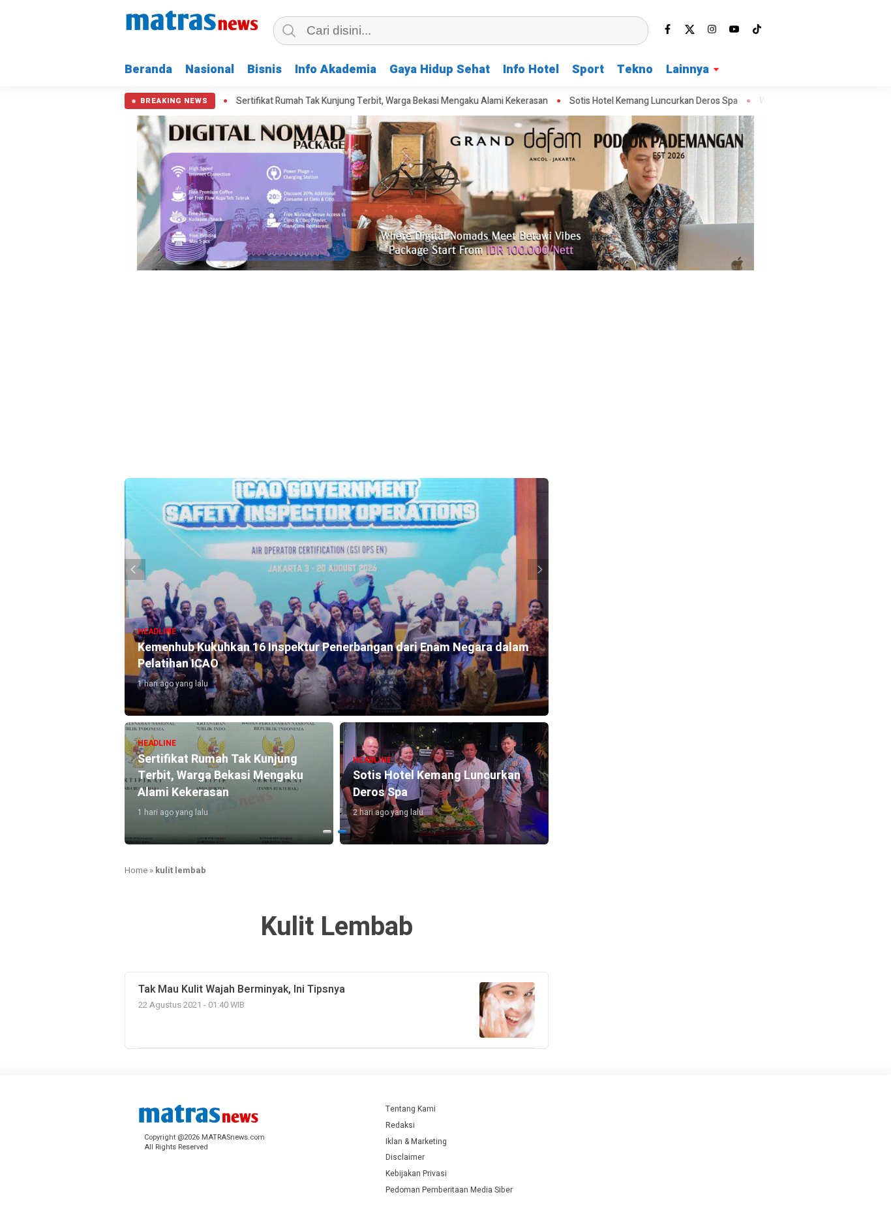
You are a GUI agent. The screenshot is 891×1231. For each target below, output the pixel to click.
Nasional (209, 69)
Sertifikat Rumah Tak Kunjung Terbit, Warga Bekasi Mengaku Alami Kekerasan (349, 101)
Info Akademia (335, 69)
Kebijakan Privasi (416, 1173)
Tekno (635, 69)
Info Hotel (531, 69)
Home (136, 870)
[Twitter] (690, 29)
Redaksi (400, 1125)
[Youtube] (734, 29)
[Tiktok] (756, 29)
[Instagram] (712, 29)
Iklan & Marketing (416, 1141)
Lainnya (687, 69)
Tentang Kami (410, 1109)
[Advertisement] (445, 372)
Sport (588, 69)
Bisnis (264, 69)
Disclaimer (405, 1157)
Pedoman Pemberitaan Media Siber (449, 1190)
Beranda (148, 69)
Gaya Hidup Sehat (439, 69)
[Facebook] (668, 29)
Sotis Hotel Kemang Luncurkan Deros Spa (610, 101)
